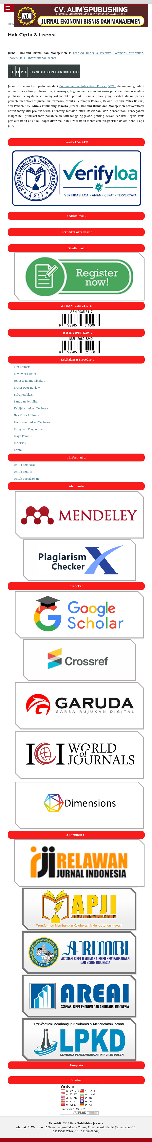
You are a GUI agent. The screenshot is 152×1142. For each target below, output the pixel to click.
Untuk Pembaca (24, 465)
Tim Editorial (22, 367)
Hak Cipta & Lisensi (27, 415)
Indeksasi (20, 443)
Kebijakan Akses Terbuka (31, 408)
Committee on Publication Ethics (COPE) (87, 86)
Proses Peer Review (27, 387)
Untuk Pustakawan (26, 478)
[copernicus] (79, 778)
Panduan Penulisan (26, 401)
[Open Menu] (8, 8)
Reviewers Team (25, 374)
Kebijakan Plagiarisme (29, 429)
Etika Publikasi (23, 394)
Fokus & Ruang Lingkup (29, 381)
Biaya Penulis (22, 436)
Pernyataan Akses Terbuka (32, 422)
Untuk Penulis (23, 472)
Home (12, 24)
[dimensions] (79, 829)
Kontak (18, 450)
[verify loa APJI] (76, 208)
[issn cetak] (79, 326)
